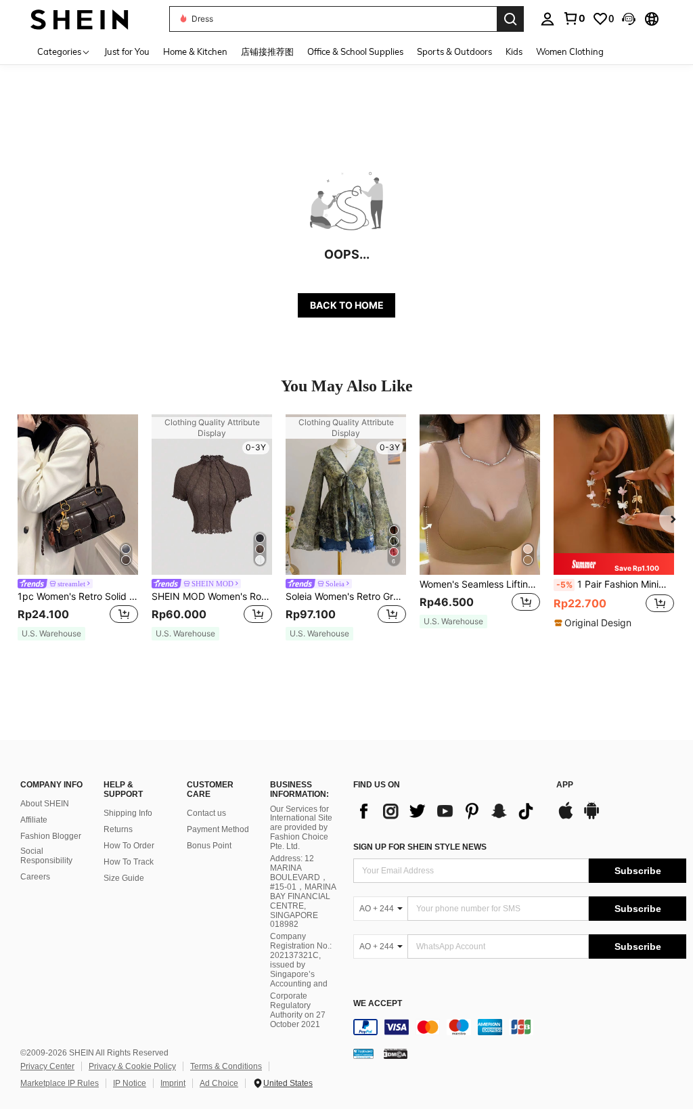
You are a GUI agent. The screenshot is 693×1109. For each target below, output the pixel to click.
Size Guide (124, 878)
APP (564, 785)
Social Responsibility (46, 855)
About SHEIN (44, 803)
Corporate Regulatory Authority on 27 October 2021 (298, 1010)
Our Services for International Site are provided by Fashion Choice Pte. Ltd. (301, 828)
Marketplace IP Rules (59, 1083)
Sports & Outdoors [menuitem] (454, 51)
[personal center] (547, 19)
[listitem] (78, 527)
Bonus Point (209, 845)
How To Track (129, 862)
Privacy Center (47, 1066)
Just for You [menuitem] (127, 51)
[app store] (565, 817)
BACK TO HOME (347, 305)
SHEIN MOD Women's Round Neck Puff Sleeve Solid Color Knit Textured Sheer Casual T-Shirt (212, 596)
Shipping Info (128, 813)
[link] (573, 18)
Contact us (206, 813)
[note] (51, 633)
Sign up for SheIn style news (420, 847)
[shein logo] (79, 19)
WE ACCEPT (377, 1003)
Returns (118, 829)
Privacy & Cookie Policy (132, 1066)
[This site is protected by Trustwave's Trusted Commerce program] (363, 1053)
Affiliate (33, 820)
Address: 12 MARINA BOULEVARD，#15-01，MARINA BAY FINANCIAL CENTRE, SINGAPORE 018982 (303, 891)
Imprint (172, 1083)
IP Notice (129, 1083)
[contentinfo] (519, 1027)
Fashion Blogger (50, 836)
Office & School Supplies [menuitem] (355, 51)
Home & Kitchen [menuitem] (195, 51)
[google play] (591, 817)
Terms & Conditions (226, 1066)
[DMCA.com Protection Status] (395, 1053)
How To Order (129, 845)
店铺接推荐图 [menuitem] (267, 51)
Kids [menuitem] (514, 51)
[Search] (510, 19)
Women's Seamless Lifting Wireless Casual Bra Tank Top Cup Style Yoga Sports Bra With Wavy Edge (480, 584)
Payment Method (218, 829)
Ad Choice (219, 1083)
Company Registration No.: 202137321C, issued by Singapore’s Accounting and (301, 960)
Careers (35, 877)
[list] (448, 811)
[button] (629, 19)
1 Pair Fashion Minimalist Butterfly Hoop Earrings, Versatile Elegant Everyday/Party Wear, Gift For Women (615, 584)
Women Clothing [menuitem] (570, 51)
